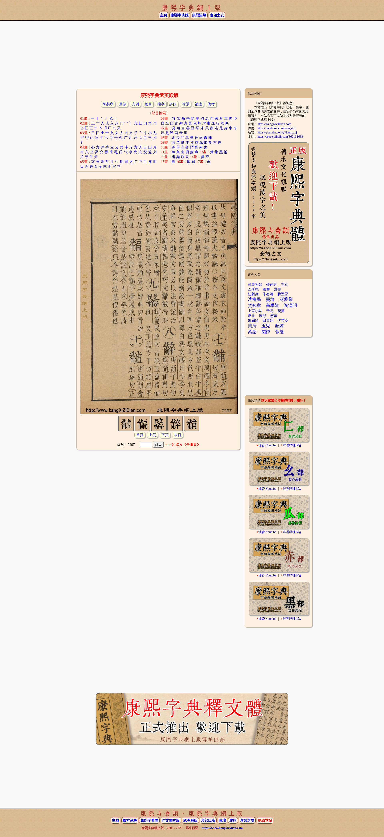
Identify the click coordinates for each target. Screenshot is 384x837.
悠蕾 (273, 316)
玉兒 (265, 325)
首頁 (139, 435)
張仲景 (271, 285)
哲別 (284, 285)
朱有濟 (268, 294)
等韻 (185, 104)
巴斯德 (253, 289)
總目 (148, 104)
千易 (269, 311)
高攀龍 (272, 305)
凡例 (135, 104)
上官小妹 (255, 311)
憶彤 (262, 316)
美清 (252, 325)
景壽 (277, 289)
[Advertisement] (192, 56)
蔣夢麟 (286, 299)
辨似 (172, 104)
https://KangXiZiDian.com (274, 124)
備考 (211, 104)
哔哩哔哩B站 (292, 445)
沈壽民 (254, 299)
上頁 (152, 435)
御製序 (108, 104)
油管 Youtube (267, 445)
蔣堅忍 (282, 294)
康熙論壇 (199, 15)
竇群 (270, 299)
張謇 (266, 289)
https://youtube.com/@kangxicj (277, 132)
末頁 (177, 435)
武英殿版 (190, 820)
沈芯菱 (282, 320)
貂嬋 (279, 325)
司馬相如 (255, 285)
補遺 (198, 104)
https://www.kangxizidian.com (222, 828)
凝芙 (281, 311)
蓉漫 (279, 331)
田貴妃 (268, 320)
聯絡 (233, 820)
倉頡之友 (217, 15)
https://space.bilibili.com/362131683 (280, 136)
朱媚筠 (253, 320)
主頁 (163, 15)
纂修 (122, 104)
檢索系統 (130, 820)
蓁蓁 (252, 331)
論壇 (222, 820)
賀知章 (254, 305)
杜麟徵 (253, 294)
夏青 (251, 316)
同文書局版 (171, 820)
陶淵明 (290, 305)
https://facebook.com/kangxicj (276, 128)
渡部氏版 (208, 820)
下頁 (165, 435)
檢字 (161, 104)
